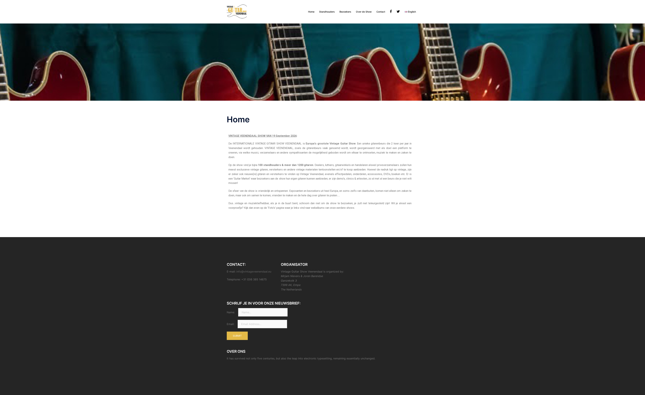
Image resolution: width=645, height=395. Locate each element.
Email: (230, 324)
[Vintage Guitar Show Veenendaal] (237, 11)
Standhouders (327, 11)
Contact (380, 11)
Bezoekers (345, 11)
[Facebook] (391, 12)
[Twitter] (398, 12)
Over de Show (364, 11)
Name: (231, 312)
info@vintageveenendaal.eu (253, 271)
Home (311, 11)
